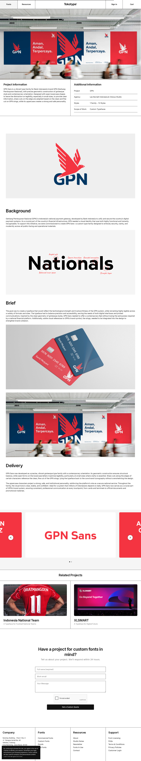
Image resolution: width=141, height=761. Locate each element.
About (75, 738)
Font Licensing (114, 738)
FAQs (110, 741)
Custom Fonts (43, 741)
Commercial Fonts (45, 738)
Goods (40, 744)
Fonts (8, 4)
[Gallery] (70, 537)
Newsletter (77, 744)
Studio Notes (78, 741)
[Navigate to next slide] (130, 537)
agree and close (17, 756)
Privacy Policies (114, 747)
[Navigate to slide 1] (69, 562)
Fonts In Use (78, 747)
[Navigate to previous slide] (10, 537)
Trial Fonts (42, 747)
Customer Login (115, 750)
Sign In (114, 4)
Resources (26, 4)
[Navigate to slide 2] (71, 562)
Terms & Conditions (116, 744)
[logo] (70, 4)
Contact (76, 750)
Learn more (7, 756)
